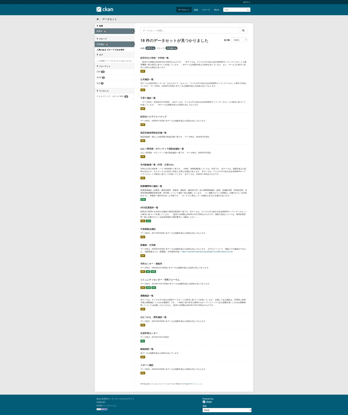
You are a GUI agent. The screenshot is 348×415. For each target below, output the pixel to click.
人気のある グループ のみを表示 (110, 49)
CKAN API (101, 402)
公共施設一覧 (146, 79)
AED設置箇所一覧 (149, 207)
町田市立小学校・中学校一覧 (154, 57)
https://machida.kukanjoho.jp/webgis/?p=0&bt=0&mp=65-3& (207, 251)
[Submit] (248, 9)
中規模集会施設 (148, 228)
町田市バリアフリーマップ (153, 116)
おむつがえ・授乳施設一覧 (153, 317)
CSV (142, 71)
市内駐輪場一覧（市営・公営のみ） (157, 164)
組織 (196, 9)
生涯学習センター (149, 333)
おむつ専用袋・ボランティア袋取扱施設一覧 (162, 148)
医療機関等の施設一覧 (151, 186)
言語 (204, 406)
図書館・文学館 (148, 244)
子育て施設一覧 (148, 97)
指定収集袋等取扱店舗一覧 (153, 132)
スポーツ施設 (146, 365)
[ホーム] (98, 19)
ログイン (246, 2)
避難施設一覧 (146, 295)
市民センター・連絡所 (151, 263)
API (184, 384)
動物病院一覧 (146, 348)
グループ (206, 9)
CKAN (207, 401)
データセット (184, 9)
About (216, 9)
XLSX (143, 199)
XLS (148, 272)
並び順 (227, 40)
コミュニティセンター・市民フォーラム (160, 279)
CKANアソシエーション (107, 405)
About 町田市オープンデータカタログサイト (115, 398)
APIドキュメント (195, 384)
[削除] (153, 48)
